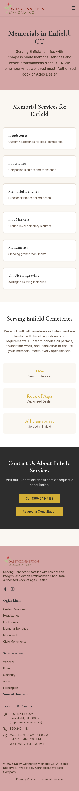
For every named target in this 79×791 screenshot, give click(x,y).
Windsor (8, 662)
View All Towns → (16, 694)
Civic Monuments (14, 641)
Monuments (11, 635)
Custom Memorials (15, 609)
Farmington (10, 688)
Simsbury (9, 675)
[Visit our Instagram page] (13, 589)
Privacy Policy (25, 779)
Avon (6, 681)
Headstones (11, 615)
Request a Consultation (39, 511)
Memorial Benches (15, 628)
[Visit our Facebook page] (5, 589)
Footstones (10, 622)
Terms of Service (51, 779)
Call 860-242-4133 (39, 498)
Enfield (7, 668)
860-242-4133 (19, 728)
